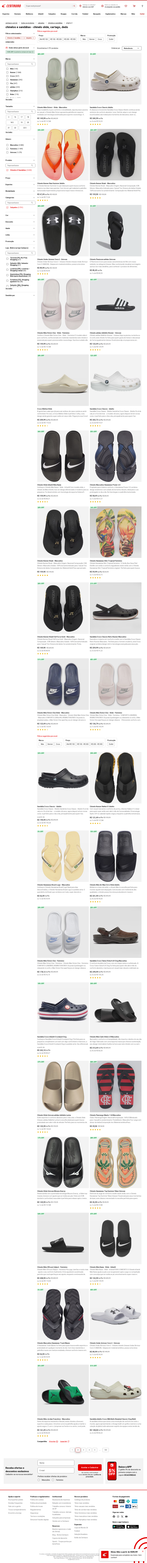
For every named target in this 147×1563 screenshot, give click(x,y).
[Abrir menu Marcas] (127, 14)
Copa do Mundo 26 (81, 1528)
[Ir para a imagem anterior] (40, 79)
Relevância (128, 48)
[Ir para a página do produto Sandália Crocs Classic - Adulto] (115, 380)
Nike (133, 14)
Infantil (40, 14)
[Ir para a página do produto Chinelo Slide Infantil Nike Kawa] (63, 456)
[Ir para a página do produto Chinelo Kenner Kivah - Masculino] (115, 154)
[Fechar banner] (143, 1551)
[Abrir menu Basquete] (101, 14)
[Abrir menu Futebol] (89, 14)
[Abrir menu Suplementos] (116, 14)
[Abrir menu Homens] (21, 14)
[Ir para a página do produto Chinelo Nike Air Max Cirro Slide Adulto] (115, 856)
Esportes (6, 14)
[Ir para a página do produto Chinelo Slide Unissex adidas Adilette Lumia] (63, 1086)
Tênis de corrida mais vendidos (85, 1510)
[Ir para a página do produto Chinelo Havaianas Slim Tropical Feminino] (115, 532)
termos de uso (88, 1474)
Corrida (74, 14)
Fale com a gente (14, 1506)
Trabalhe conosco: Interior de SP (61, 1507)
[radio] (8, 117)
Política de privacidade (38, 1503)
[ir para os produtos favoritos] (126, 6)
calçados (41, 23)
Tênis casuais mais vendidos (84, 1506)
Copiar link (63, 1441)
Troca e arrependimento (17, 1510)
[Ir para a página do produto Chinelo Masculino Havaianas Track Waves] (63, 1314)
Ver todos (9, 99)
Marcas (123, 14)
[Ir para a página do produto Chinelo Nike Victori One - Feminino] (63, 932)
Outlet (142, 14)
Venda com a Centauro (60, 1521)
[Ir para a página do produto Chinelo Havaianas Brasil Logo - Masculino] (63, 856)
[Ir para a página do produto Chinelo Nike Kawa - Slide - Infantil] (115, 1238)
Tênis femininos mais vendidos (85, 1513)
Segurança (34, 1513)
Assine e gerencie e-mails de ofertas (61, 1530)
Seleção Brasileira (80, 1534)
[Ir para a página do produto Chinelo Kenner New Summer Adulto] (63, 154)
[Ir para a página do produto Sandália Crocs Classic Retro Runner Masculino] (115, 608)
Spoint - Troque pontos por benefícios (62, 1543)
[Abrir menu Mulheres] (34, 14)
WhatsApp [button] (52, 1441)
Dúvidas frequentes (15, 1503)
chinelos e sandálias (55, 23)
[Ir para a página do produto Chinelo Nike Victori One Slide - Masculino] (63, 684)
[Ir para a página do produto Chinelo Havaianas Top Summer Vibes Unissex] (115, 1162)
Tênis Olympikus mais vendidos (85, 1520)
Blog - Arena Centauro (60, 1535)
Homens (17, 14)
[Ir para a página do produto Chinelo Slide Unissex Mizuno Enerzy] (63, 1162)
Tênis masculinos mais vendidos (86, 1516)
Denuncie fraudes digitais (39, 1520)
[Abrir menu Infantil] (44, 14)
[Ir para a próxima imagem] (86, 79)
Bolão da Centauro (81, 1538)
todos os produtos (27, 23)
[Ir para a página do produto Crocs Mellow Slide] (63, 380)
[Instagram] (118, 1516)
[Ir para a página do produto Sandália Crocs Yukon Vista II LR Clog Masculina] (115, 932)
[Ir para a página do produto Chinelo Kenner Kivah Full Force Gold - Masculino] (63, 608)
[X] (122, 1516)
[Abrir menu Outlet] (145, 14)
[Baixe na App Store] (132, 1527)
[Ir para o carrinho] (134, 6)
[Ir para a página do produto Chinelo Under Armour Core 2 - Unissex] (63, 230)
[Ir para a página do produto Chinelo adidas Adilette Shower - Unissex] (115, 304)
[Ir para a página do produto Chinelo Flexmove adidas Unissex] (115, 230)
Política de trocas (36, 1506)
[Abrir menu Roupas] (67, 14)
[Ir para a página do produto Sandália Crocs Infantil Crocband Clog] (63, 1008)
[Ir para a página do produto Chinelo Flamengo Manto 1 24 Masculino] (115, 1086)
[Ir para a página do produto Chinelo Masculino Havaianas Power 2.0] (115, 456)
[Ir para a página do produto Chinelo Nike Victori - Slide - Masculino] (63, 78)
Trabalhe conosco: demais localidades (61, 1513)
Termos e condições (37, 1516)
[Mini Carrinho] (134, 6)
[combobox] (48, 5)
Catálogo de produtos (82, 1500)
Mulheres (29, 14)
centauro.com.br (11, 23)
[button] (20, 47)
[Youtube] (126, 1516)
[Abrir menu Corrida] (78, 14)
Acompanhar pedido (15, 1500)
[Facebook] (114, 1516)
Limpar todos (10, 42)
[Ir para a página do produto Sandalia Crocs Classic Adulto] (115, 78)
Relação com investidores (61, 1503)
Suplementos (110, 14)
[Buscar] (74, 6)
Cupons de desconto (59, 1538)
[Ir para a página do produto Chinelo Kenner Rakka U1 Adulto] (115, 778)
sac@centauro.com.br (73, 1559)
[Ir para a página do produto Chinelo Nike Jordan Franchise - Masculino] (63, 1390)
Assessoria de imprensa (61, 1500)
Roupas (63, 14)
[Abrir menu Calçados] (56, 14)
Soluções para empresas (61, 1518)
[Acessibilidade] (142, 6)
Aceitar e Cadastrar (89, 1467)
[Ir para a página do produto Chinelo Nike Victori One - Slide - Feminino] (63, 304)
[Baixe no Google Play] (119, 1527)
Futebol (85, 14)
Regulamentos (35, 1510)
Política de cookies (37, 1500)
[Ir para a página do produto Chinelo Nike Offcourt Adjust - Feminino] (63, 1238)
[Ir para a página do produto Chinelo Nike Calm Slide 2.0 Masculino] (115, 1008)
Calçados (52, 14)
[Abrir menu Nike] (135, 14)
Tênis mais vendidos (81, 1503)
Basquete (96, 14)
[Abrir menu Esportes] (10, 14)
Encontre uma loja (14, 1513)
